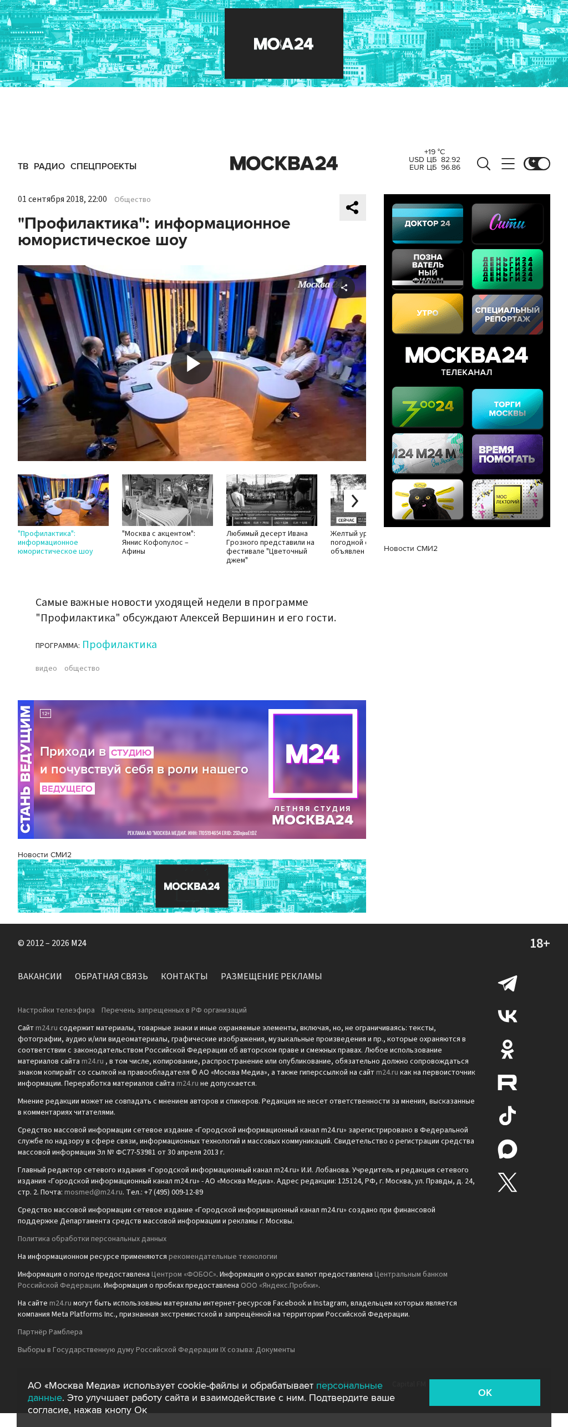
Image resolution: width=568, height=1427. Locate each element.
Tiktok (507, 1116)
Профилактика (119, 644)
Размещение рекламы (271, 976)
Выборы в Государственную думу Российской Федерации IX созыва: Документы (156, 1349)
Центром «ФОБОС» (183, 1274)
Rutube (507, 1082)
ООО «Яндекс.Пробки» (279, 1285)
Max (507, 1149)
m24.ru (47, 1028)
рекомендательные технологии (223, 1256)
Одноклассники (507, 1049)
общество (82, 668)
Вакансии (40, 976)
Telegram (507, 982)
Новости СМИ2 (45, 854)
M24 (79, 943)
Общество (132, 199)
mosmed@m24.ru (93, 1192)
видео (46, 668)
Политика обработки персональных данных (92, 1238)
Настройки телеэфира (56, 1010)
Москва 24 (284, 163)
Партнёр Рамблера (50, 1332)
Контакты (184, 976)
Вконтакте (507, 1016)
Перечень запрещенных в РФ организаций (174, 1010)
